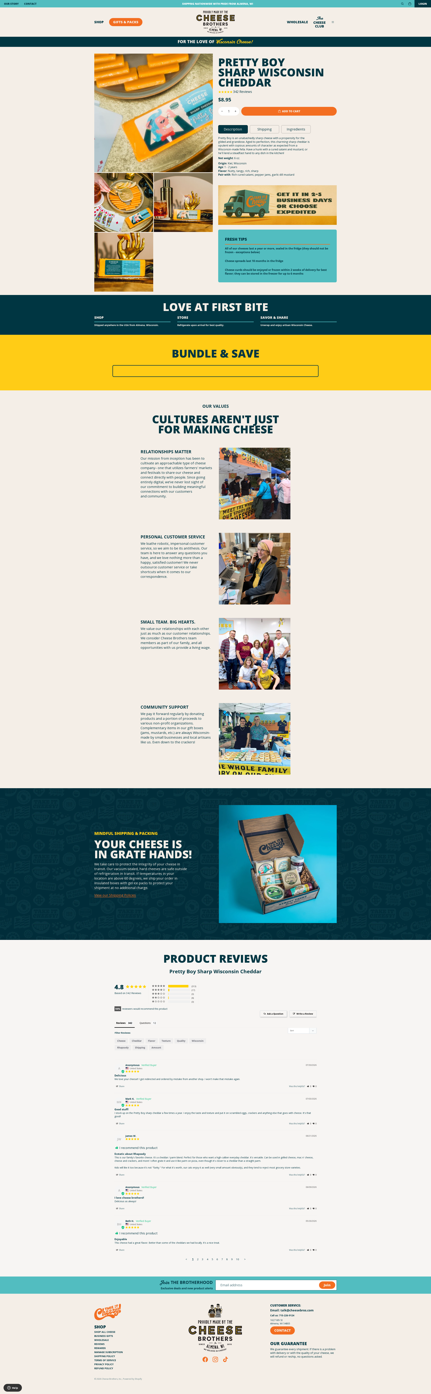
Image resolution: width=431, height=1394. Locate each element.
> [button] (245, 1259)
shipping (140, 1047)
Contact (30, 3)
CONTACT (282, 1330)
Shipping (264, 129)
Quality (181, 1040)
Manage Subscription (108, 1352)
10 (237, 1259)
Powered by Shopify (132, 1378)
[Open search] (402, 3)
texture (166, 1040)
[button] (309, 1086)
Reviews (99, 1344)
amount (156, 1047)
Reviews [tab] (121, 1023)
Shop (99, 22)
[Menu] (333, 22)
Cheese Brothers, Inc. (112, 1378)
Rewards (100, 1348)
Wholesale (297, 22)
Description (233, 129)
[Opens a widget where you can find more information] (12, 1388)
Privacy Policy (104, 1364)
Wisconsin (198, 1040)
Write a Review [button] (304, 1013)
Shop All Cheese (104, 1331)
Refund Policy (103, 1368)
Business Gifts (103, 1336)
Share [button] (121, 1086)
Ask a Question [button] (275, 1013)
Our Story (11, 3)
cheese (121, 1040)
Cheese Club (319, 22)
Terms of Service (105, 1360)
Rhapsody (123, 1047)
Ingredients (296, 129)
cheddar (137, 1040)
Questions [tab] (145, 1023)
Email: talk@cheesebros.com (292, 1310)
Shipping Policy (104, 1356)
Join (327, 1285)
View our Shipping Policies (115, 895)
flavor (151, 1040)
